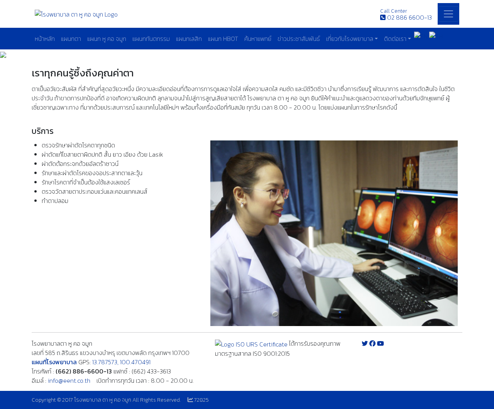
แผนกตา (71, 38)
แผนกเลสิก (189, 38)
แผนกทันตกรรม (151, 38)
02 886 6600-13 (409, 17)
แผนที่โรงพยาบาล (54, 362)
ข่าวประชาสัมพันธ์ (298, 38)
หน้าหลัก (45, 38)
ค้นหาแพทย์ (257, 38)
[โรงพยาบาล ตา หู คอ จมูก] (76, 13)
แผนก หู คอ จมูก (106, 38)
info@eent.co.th (69, 380)
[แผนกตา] (334, 233)
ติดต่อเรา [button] (395, 38)
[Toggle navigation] (448, 14)
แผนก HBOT (223, 38)
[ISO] (251, 343)
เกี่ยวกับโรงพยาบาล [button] (349, 38)
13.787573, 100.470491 (121, 362)
